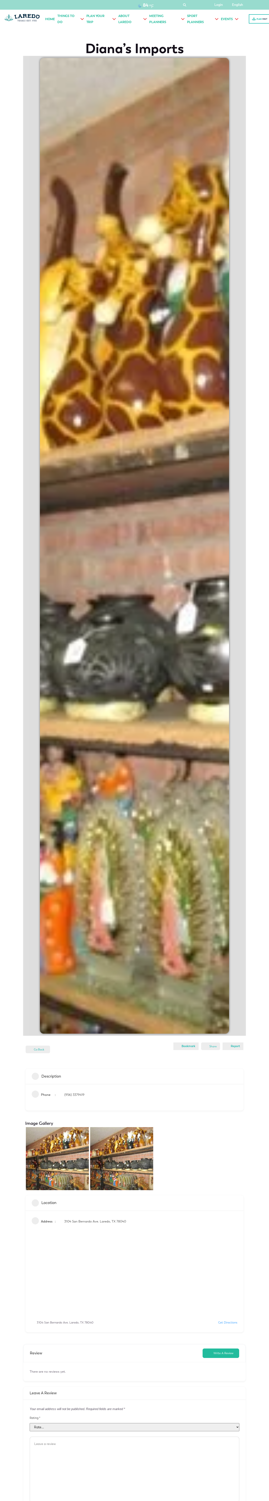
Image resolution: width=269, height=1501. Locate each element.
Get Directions (227, 1322)
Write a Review (223, 1353)
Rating (35, 1418)
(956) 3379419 (74, 1095)
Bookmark (188, 1046)
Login (218, 5)
